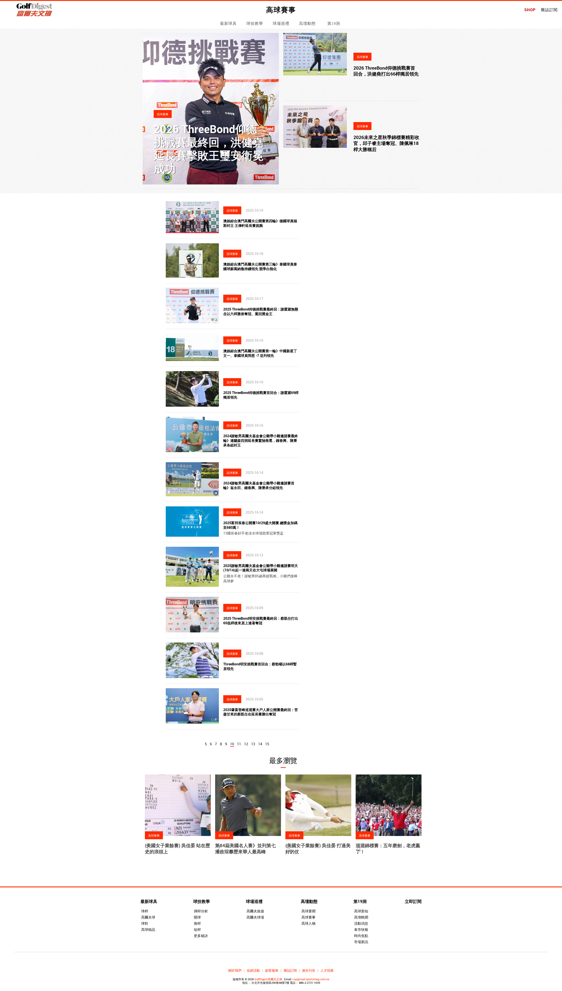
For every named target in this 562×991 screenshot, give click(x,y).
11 (239, 744)
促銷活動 (253, 970)
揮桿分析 (201, 911)
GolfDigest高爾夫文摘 (268, 979)
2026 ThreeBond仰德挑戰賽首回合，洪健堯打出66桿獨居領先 (386, 71)
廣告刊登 (308, 970)
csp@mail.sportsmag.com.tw (310, 979)
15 (267, 744)
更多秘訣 (201, 935)
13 (253, 744)
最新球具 (228, 23)
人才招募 (327, 970)
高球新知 (361, 911)
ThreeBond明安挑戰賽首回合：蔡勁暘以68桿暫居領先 (260, 666)
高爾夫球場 (255, 917)
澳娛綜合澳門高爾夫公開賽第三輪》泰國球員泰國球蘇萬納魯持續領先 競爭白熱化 (260, 266)
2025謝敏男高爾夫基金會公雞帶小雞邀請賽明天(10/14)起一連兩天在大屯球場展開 (260, 568)
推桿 (197, 923)
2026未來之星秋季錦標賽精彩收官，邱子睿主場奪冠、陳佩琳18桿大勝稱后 (386, 143)
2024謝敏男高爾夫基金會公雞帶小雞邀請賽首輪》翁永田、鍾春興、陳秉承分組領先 (258, 485)
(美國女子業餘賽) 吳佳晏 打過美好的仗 (318, 848)
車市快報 (361, 929)
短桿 (197, 929)
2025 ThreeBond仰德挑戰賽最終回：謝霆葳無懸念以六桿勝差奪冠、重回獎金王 (260, 311)
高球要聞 (308, 911)
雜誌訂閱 (549, 9)
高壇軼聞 (361, 917)
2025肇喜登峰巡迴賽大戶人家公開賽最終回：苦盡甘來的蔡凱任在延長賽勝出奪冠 (260, 712)
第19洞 (333, 23)
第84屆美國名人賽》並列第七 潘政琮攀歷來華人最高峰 (245, 848)
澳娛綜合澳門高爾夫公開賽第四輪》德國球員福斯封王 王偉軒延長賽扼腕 (260, 223)
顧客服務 (271, 970)
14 (260, 744)
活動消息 (361, 923)
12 (246, 744)
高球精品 (148, 929)
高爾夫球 (148, 917)
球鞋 (144, 923)
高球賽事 (308, 917)
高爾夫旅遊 (255, 911)
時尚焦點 (361, 935)
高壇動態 (307, 23)
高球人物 (308, 923)
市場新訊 (361, 941)
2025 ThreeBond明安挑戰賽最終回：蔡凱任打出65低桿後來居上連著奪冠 (260, 620)
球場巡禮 (281, 23)
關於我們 (234, 970)
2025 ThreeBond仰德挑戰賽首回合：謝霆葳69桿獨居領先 (261, 395)
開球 (197, 917)
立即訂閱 (413, 901)
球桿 (144, 911)
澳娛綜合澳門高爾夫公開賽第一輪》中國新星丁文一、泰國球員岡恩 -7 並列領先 (260, 353)
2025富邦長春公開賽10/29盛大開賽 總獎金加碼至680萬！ (260, 525)
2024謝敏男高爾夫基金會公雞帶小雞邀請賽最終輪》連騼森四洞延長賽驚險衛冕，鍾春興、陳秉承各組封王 (260, 440)
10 (232, 744)
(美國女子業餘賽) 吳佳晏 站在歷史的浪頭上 (177, 848)
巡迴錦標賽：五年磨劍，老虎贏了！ (388, 848)
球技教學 (254, 23)
